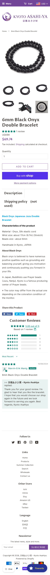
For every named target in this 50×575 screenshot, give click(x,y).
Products (25, 461)
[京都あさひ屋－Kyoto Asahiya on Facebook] (19, 443)
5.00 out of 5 (32, 326)
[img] (8, 364)
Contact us (25, 476)
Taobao (25, 507)
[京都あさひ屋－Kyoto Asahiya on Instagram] (30, 443)
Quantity (6, 151)
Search (25, 469)
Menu (8, 3)
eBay (25, 504)
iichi (25, 489)
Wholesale (25, 472)
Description (13, 193)
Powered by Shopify (25, 559)
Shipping (20, 144)
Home (4, 31)
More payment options (25, 183)
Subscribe (38, 547)
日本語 (25, 524)
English (25, 521)
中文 (25, 528)
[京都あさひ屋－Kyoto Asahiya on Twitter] (13, 443)
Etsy (25, 497)
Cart (30, 3)
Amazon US (25, 500)
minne (25, 493)
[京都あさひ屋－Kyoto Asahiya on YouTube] (36, 443)
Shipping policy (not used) (20, 204)
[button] (9, 131)
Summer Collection (25, 465)
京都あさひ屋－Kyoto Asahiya (33, 555)
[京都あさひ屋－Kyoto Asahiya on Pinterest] (25, 443)
